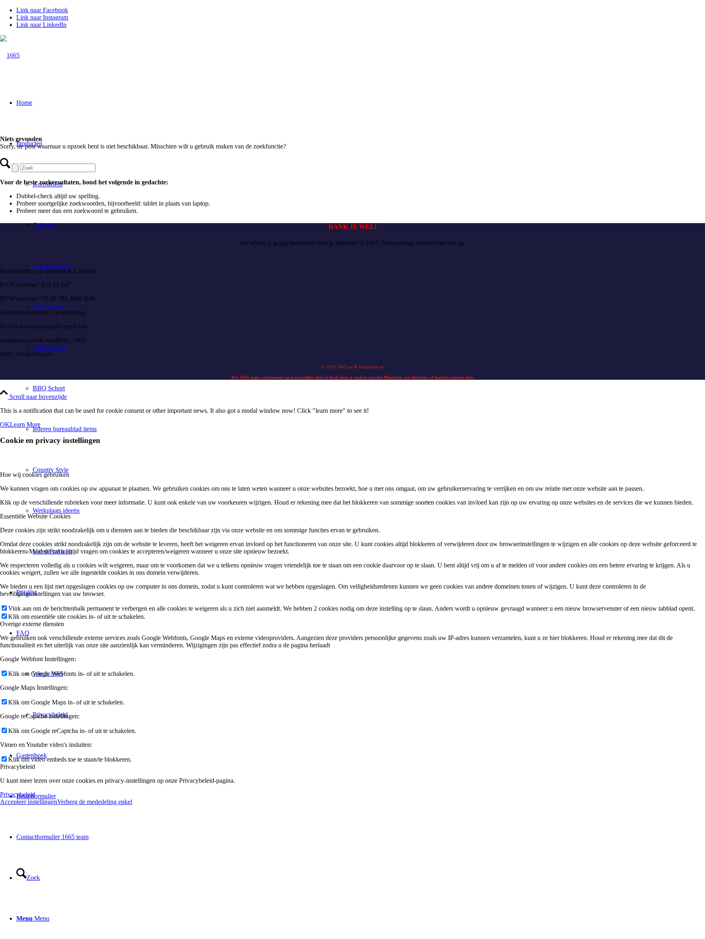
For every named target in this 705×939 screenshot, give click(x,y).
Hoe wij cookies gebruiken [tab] (34, 474)
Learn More (25, 424)
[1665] (10, 55)
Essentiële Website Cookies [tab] (35, 516)
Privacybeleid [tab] (17, 766)
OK (5, 424)
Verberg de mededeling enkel (94, 801)
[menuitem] (369, 388)
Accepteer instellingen (28, 801)
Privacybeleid (17, 794)
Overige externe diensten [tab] (32, 623)
